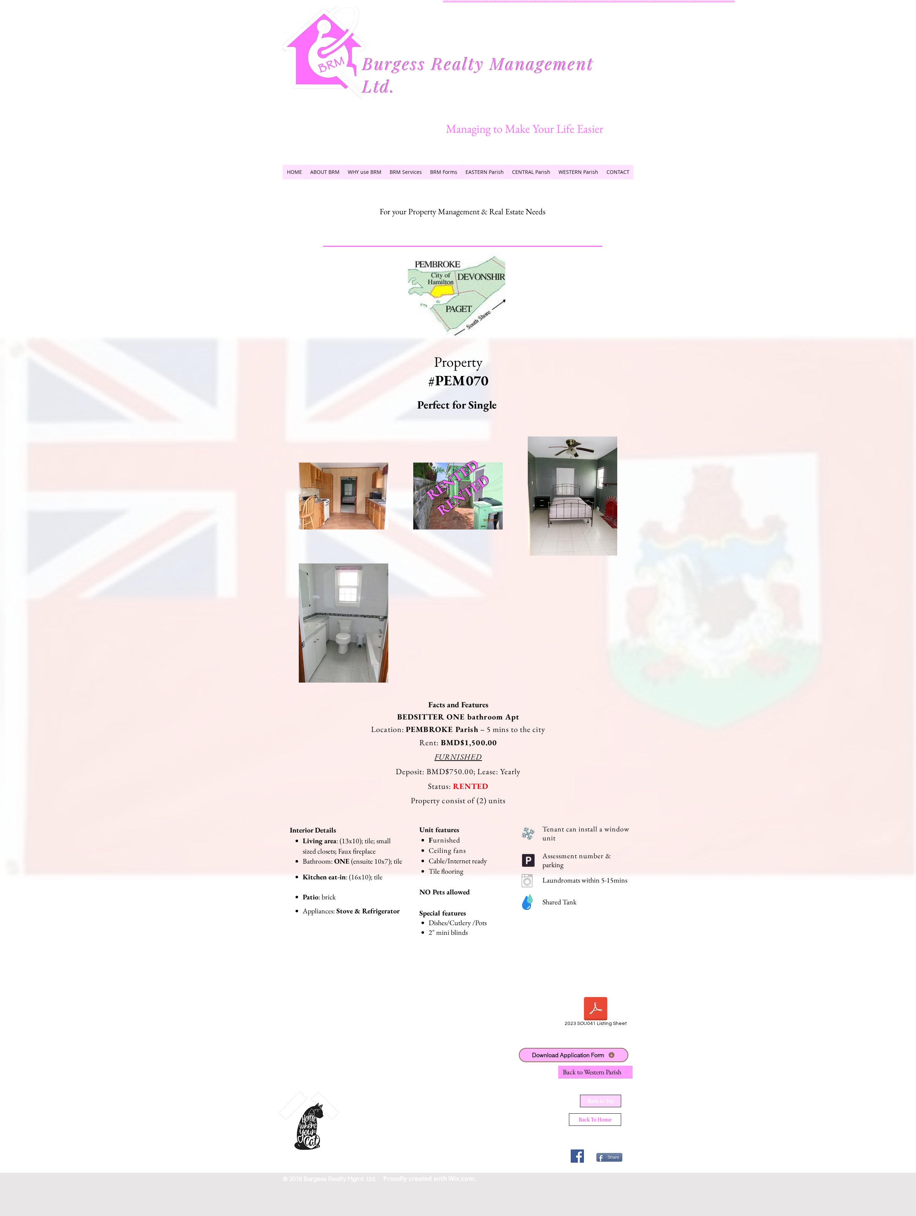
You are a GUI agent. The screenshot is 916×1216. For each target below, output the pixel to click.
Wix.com (461, 1179)
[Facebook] (577, 1156)
